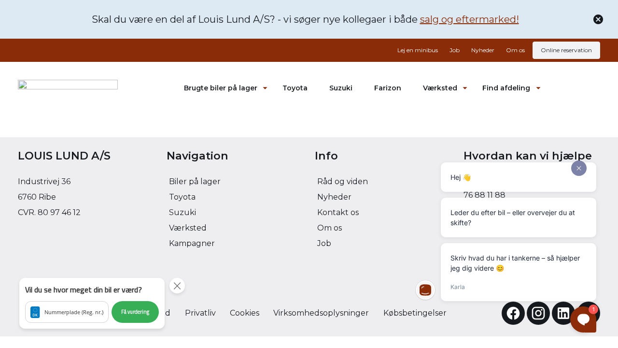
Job (454, 50)
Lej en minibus (417, 50)
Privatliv (200, 313)
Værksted (440, 88)
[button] (92, 303)
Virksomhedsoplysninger (321, 313)
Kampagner (192, 243)
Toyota (295, 88)
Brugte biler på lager (220, 88)
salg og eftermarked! (469, 19)
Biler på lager (195, 181)
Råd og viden (342, 181)
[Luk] (598, 19)
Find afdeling (506, 88)
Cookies (244, 313)
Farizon (387, 88)
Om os (515, 50)
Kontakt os (338, 212)
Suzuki (340, 88)
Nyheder (482, 50)
